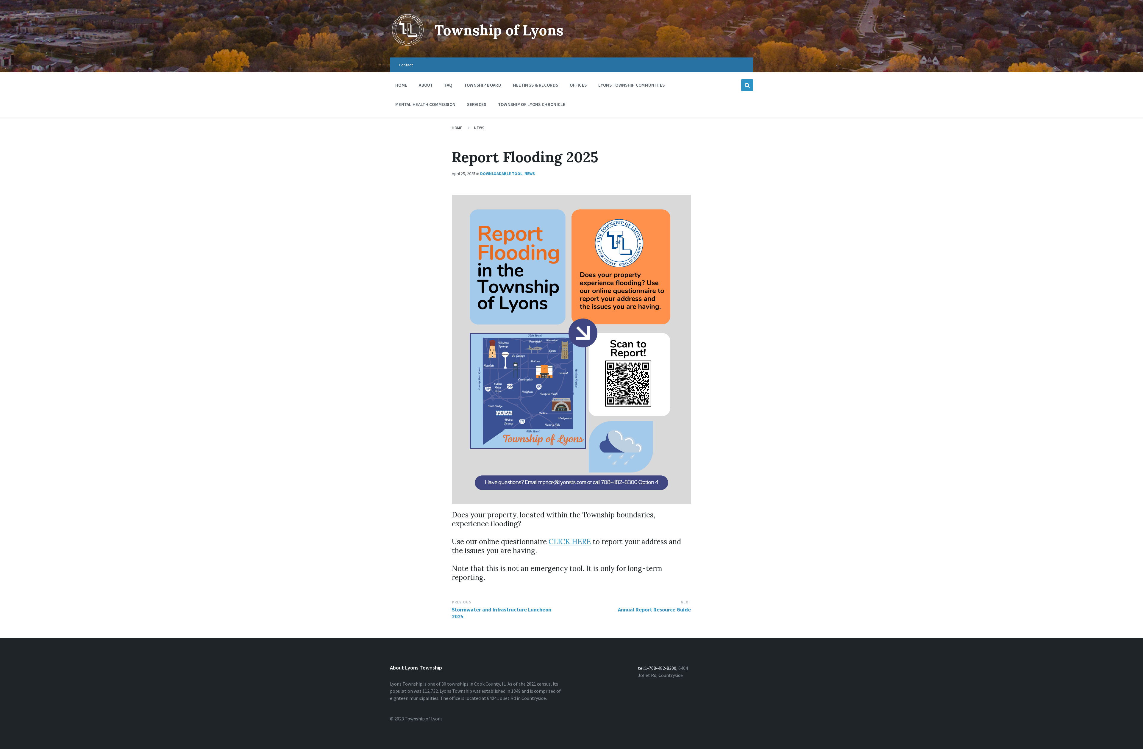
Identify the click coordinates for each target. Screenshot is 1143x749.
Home (401, 85)
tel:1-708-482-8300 (657, 668)
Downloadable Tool (501, 173)
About (426, 85)
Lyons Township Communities (631, 85)
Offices (578, 85)
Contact (406, 65)
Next (686, 602)
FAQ (448, 85)
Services (476, 104)
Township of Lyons (499, 30)
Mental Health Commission (425, 104)
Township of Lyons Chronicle (532, 104)
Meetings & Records (535, 85)
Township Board (482, 85)
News (479, 127)
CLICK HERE (570, 541)
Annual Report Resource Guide (654, 609)
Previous (461, 602)
